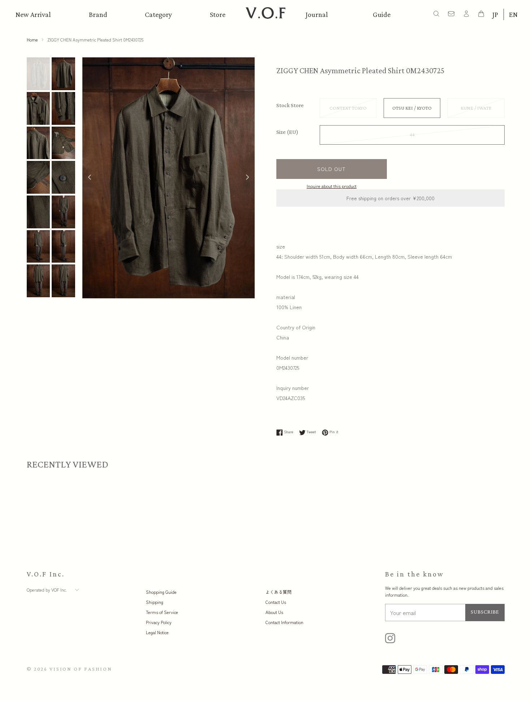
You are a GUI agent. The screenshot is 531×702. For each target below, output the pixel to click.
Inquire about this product (332, 186)
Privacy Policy (159, 622)
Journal (317, 14)
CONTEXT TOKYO (348, 108)
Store (217, 14)
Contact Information (284, 622)
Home (32, 39)
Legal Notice (157, 632)
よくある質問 (279, 592)
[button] (247, 178)
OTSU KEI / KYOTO (412, 108)
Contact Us (276, 602)
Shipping (154, 602)
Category (158, 14)
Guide (381, 14)
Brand (98, 14)
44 (412, 135)
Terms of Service (162, 612)
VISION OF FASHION (80, 669)
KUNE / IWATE (476, 108)
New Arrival (33, 14)
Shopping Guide (161, 592)
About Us (274, 612)
